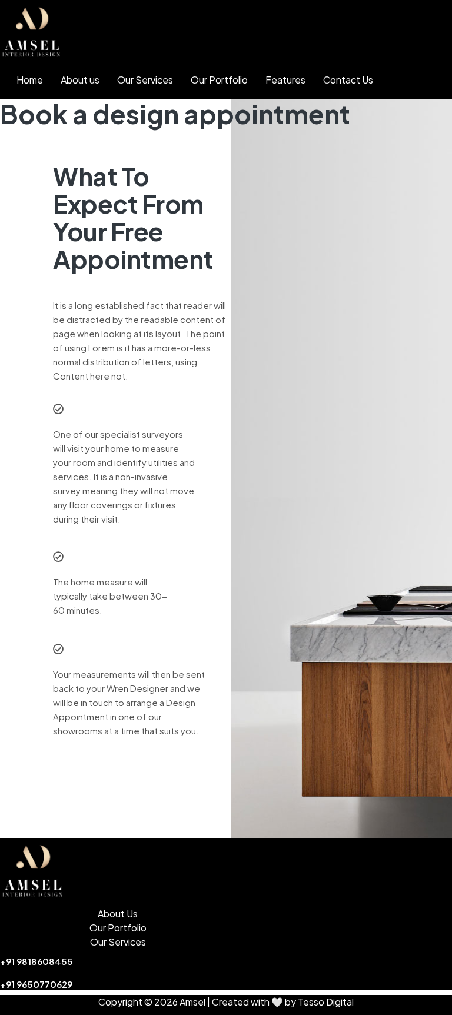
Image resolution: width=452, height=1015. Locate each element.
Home (29, 80)
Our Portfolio (219, 80)
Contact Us (348, 80)
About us (80, 80)
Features (285, 80)
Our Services (145, 80)
